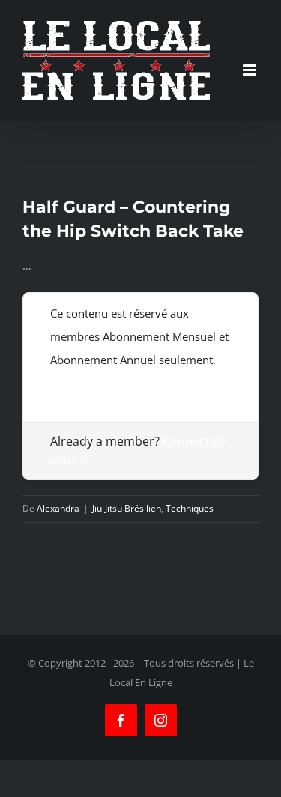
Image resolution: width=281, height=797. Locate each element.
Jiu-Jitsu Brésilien (126, 508)
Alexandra (58, 508)
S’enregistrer (82, 382)
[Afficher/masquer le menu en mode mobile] (251, 70)
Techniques (190, 508)
